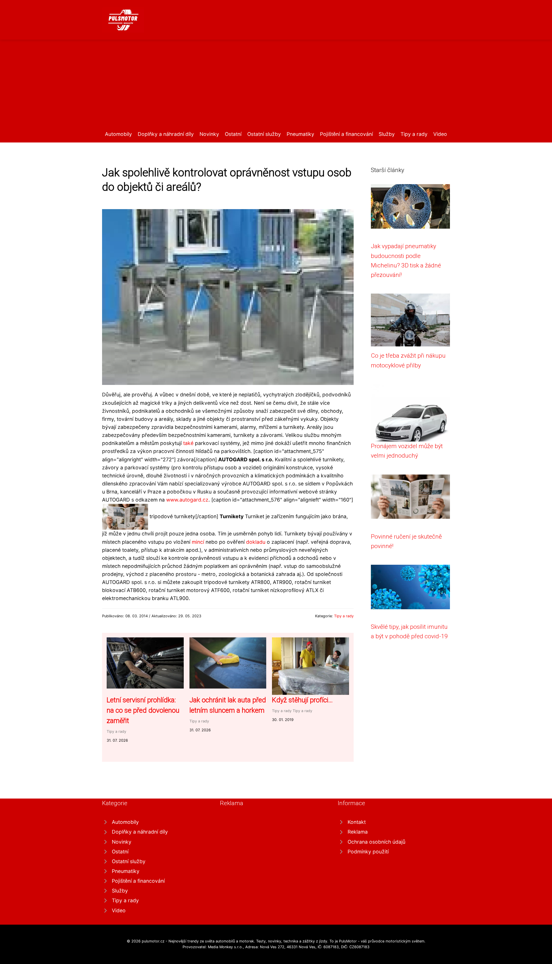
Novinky (209, 134)
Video (440, 134)
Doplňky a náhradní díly (166, 134)
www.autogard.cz (187, 500)
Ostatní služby (264, 134)
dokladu (255, 542)
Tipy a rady (414, 134)
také (188, 443)
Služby (387, 134)
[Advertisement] (275, 87)
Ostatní (233, 134)
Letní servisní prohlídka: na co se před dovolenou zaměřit (143, 710)
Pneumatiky (300, 134)
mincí (198, 542)
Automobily (118, 134)
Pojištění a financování (346, 134)
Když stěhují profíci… (302, 700)
